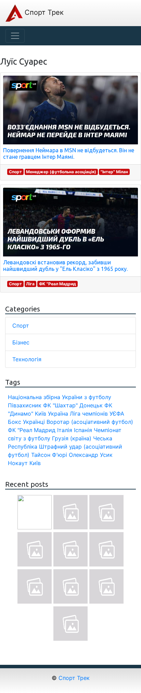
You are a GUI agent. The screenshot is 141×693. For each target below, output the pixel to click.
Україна (58, 413)
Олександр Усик (91, 454)
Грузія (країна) (71, 438)
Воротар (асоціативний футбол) (90, 421)
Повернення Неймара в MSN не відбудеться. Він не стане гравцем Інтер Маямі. (68, 153)
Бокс (14, 421)
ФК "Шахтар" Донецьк (73, 405)
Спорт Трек (43, 12)
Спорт (15, 171)
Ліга (30, 283)
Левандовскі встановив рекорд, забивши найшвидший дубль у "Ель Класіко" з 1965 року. (65, 265)
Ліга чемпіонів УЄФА (97, 413)
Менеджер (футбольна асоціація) (61, 171)
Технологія (26, 359)
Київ (35, 463)
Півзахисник (24, 405)
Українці (34, 421)
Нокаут (18, 463)
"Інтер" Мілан (114, 171)
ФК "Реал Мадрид (57, 283)
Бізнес (20, 342)
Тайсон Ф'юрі (49, 454)
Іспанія (83, 430)
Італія (64, 430)
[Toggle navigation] (15, 36)
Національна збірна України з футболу (59, 397)
